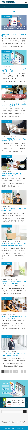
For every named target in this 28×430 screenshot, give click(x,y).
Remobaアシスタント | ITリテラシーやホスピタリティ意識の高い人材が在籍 (13, 354)
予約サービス (10, 206)
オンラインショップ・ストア (14, 241)
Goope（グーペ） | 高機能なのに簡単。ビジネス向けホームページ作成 (14, 317)
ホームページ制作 (11, 314)
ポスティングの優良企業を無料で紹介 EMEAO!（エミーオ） (11, 174)
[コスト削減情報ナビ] (10, 2)
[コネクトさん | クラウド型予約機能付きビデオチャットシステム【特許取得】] (14, 269)
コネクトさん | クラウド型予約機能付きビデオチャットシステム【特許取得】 (13, 282)
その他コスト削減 (6, 226)
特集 (7, 86)
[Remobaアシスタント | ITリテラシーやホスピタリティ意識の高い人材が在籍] (14, 342)
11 (22, 371)
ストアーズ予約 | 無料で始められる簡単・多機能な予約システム (13, 209)
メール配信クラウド (12, 136)
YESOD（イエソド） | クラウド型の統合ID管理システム (13, 35)
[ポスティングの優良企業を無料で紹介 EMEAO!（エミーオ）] (14, 162)
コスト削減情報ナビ (17, 428)
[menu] (26, 2)
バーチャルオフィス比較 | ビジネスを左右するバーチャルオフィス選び (13, 105)
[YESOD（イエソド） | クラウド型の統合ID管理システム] (14, 22)
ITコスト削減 (6, 121)
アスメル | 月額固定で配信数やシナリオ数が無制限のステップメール (13, 140)
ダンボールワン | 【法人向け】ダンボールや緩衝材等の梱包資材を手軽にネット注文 (13, 244)
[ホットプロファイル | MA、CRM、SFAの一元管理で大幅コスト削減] (14, 57)
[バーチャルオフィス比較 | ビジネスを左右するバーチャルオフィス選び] (14, 92)
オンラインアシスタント (13, 351)
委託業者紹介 (10, 171)
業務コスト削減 (7, 16)
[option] (14, 388)
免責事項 (5, 422)
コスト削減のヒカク (21, 101)
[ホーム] (1, 6)
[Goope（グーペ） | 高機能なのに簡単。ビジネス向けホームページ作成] (14, 304)
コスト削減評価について (13, 422)
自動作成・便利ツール (12, 32)
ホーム (2, 421)
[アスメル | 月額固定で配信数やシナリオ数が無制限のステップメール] (14, 127)
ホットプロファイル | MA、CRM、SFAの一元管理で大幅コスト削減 (13, 70)
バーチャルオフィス (12, 101)
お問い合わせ (22, 422)
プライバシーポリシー (21, 421)
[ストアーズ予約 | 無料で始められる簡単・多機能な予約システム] (14, 197)
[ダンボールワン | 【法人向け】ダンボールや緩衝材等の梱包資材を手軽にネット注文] (14, 232)
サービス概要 (7, 421)
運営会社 (13, 421)
